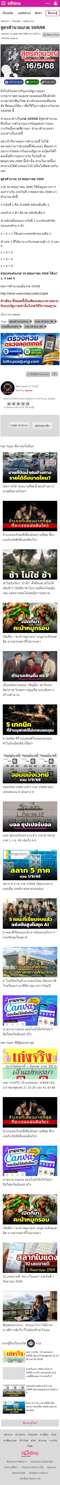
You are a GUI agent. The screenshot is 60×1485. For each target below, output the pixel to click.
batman (14, 38)
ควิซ (33, 1440)
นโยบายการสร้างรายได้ (32, 1467)
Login (19, 425)
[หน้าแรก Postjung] (14, 3)
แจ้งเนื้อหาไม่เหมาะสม (30, 1478)
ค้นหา (38, 13)
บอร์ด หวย (28, 21)
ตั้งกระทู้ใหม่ (30, 1423)
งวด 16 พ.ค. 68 (34, 326)
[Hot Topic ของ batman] (8, 394)
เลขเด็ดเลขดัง (10, 326)
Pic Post (24, 1440)
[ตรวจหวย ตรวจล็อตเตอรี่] (30, 348)
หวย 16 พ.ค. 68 (44, 321)
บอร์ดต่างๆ (24, 13)
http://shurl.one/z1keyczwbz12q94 (24, 293)
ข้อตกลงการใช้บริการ (17, 1462)
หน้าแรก (5, 21)
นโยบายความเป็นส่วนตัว (41, 1462)
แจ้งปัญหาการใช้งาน (38, 1473)
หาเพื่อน (44, 1434)
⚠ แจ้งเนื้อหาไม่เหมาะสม (38, 374)
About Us (51, 1467)
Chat (53, 1434)
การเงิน (53, 1440)
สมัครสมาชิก (42, 425)
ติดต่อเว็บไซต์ (18, 1473)
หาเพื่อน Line (10, 1440)
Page (30, 1446)
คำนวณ (42, 1440)
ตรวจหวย (20, 1434)
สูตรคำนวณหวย (19, 321)
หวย (38, 1343)
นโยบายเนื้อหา (11, 1467)
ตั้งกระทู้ (52, 13)
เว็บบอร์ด (7, 13)
